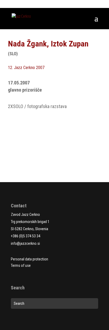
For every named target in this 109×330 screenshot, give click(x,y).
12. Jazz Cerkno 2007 (26, 67)
